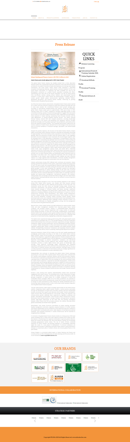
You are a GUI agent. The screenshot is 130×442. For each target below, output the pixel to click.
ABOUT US (41, 18)
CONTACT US (93, 18)
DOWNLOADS (65, 18)
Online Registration (88, 76)
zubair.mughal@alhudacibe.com (49, 335)
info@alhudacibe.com (45, 1)
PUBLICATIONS (76, 18)
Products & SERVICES (53, 18)
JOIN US (85, 18)
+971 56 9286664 (36, 1)
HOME (34, 18)
